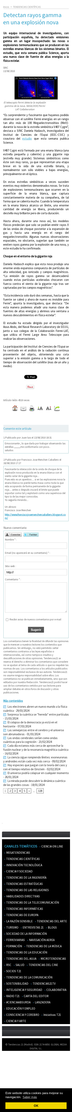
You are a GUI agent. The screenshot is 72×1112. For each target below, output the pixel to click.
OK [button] (36, 1105)
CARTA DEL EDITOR (36, 996)
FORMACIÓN (14, 946)
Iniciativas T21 (52, 1015)
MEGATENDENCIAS (18, 853)
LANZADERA (42, 1002)
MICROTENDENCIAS (53, 959)
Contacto (9, 1071)
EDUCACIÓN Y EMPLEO (20, 1008)
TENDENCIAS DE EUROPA (22, 915)
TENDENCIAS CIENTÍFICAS (27, 7)
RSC (8, 965)
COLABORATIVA (56, 990)
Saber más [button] (30, 1097)
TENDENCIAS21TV (44, 983)
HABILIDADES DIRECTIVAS (23, 896)
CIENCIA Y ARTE (16, 1021)
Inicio (6, 7)
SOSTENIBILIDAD (17, 983)
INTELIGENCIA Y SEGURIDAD (24, 990)
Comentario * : (13, 579)
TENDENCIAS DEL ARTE (51, 921)
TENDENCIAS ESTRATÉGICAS (24, 884)
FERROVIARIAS (15, 940)
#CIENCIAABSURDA (18, 1002)
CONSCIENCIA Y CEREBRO (22, 1015)
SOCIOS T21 (13, 971)
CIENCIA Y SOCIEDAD (19, 871)
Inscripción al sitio (14, 1083)
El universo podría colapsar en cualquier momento (38, 773)
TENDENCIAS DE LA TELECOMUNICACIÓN (32, 902)
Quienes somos (12, 1060)
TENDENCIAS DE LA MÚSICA (44, 946)
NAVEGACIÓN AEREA (41, 940)
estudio (27, 138)
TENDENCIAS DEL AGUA (21, 959)
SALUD (19, 965)
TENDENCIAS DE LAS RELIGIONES (27, 890)
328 (40, 791)
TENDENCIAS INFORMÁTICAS (24, 909)
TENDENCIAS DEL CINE (43, 965)
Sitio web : (10, 566)
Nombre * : (11, 539)
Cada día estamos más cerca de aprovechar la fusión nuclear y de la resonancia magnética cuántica (35, 748)
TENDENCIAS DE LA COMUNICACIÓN (29, 977)
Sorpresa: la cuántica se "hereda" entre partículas (38, 714)
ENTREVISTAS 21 (33, 927)
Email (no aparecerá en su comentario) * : (27, 553)
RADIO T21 (13, 996)
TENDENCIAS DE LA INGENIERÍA (26, 877)
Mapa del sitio (11, 1077)
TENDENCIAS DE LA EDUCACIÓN (26, 952)
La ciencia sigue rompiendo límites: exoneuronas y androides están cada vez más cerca (35, 759)
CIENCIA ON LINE (52, 846)
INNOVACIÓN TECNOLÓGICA (24, 865)
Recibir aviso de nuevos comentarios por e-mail (35, 619)
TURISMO (12, 927)
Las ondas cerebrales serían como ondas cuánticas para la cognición (30, 740)
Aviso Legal (10, 1065)
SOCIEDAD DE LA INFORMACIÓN (26, 934)
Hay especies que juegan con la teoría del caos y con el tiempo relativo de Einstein (35, 767)
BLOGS (52, 927)
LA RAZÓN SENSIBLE (19, 921)
